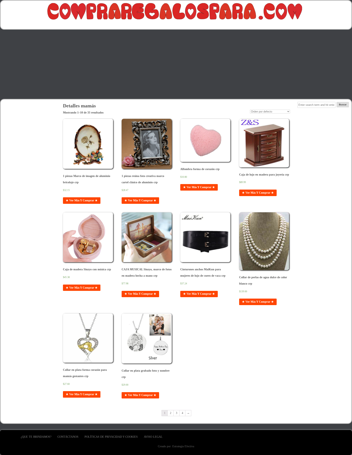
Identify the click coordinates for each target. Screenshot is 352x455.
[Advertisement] (176, 64)
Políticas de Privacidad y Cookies (111, 436)
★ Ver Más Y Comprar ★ (82, 200)
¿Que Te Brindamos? (36, 436)
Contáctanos (67, 436)
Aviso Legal (153, 436)
